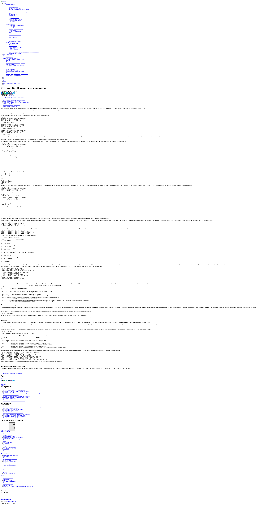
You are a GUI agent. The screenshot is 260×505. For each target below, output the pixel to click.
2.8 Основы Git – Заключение (10, 106)
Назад (2, 383)
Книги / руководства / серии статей (11, 83)
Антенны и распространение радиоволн (18, 5)
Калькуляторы (9, 57)
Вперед (2, 385)
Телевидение (12, 16)
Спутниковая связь (13, 14)
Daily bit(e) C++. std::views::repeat (10, 410)
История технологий (13, 43)
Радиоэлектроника (10, 4)
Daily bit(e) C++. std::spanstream (10, 411)
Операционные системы (14, 38)
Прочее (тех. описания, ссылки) (13, 75)
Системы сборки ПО (13, 33)
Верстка (10, 40)
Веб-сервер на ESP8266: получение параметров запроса (16, 391)
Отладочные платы (10, 69)
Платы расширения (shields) (12, 70)
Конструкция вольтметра (9, 392)
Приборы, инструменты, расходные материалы (17, 74)
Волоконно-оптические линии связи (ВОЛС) (19, 9)
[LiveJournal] (9, 93)
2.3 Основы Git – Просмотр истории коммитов (14, 100)
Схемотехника (12, 15)
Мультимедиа (12, 44)
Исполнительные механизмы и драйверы (18, 12)
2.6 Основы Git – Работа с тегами (11, 103)
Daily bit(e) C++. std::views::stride (10, 408)
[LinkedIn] (7, 93)
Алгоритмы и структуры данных (16, 25)
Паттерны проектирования (15, 31)
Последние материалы (6, 499)
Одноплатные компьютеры (12, 68)
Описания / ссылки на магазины (10, 58)
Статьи (4, 3)
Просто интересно (13, 50)
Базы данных (12, 26)
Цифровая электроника (14, 18)
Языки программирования (15, 35)
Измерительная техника (14, 10)
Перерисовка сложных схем (9, 398)
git (3, 80)
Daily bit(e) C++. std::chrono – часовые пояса (13, 413)
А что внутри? (12, 21)
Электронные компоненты (15, 20)
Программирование (10, 24)
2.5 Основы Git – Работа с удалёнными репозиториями (16, 102)
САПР (10, 13)
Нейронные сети (12, 30)
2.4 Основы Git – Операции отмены (11, 101)
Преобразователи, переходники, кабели (15, 71)
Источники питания (10, 64)
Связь (10, 32)
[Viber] (11, 93)
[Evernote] (5, 93)
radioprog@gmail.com (11, 501)
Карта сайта (4, 496)
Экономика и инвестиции (15, 53)
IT (6, 36)
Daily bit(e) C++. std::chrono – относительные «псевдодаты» (17, 414)
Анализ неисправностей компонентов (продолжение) (15, 397)
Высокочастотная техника (15, 8)
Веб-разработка (12, 27)
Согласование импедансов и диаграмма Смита (14, 390)
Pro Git (4, 81)
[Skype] (13, 93)
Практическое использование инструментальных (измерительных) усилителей (21, 393)
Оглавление (3, 384)
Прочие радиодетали (11, 72)
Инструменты (6, 55)
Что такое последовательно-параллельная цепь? (14, 401)
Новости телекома (13, 46)
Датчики (8, 60)
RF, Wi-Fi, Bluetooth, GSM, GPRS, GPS (15, 59)
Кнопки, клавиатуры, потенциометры (15, 65)
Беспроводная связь (13, 7)
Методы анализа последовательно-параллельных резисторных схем (19, 399)
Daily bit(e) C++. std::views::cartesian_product (13, 409)
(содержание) (11, 95)
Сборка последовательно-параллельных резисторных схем (16, 396)
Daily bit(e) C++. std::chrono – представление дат (14, 415)
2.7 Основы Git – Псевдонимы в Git (11, 105)
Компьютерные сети (13, 37)
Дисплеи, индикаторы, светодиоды (14, 61)
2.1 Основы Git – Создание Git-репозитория (13, 97)
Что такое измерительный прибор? (11, 395)
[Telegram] (14, 93)
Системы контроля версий (15, 41)
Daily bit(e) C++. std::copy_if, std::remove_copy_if (14, 417)
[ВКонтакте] (1, 93)
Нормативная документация (15, 47)
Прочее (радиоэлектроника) (15, 22)
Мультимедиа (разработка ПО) (16, 29)
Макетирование (9, 66)
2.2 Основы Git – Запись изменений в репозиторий (15, 98)
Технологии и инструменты (15, 19)
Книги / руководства (8, 54)
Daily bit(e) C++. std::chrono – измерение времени (14, 416)
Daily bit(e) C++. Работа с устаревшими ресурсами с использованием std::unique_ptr (22, 406)
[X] (3, 93)
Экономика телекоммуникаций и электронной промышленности (24, 52)
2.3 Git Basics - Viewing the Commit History (13, 373)
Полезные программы (14, 49)
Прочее (7, 42)
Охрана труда (12, 48)
